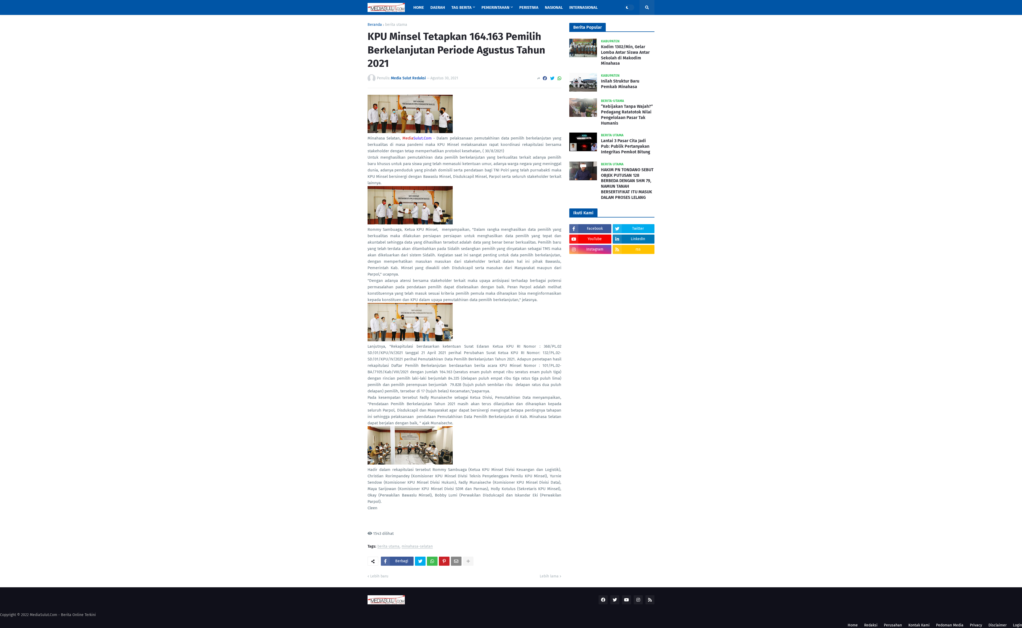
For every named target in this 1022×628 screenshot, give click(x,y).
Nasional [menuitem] (554, 7)
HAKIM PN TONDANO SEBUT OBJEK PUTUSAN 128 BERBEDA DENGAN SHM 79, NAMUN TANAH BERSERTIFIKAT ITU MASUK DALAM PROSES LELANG (627, 183)
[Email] (456, 561)
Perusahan (893, 625)
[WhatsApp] (559, 78)
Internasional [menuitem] (583, 7)
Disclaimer (997, 625)
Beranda (375, 25)
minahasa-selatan (417, 547)
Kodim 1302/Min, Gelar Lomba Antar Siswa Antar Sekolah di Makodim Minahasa (625, 55)
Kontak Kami (919, 625)
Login (1017, 625)
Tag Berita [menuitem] (461, 7)
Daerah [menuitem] (437, 7)
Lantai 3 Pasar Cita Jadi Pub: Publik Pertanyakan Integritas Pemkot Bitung (625, 146)
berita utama (396, 25)
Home (853, 625)
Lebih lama (549, 576)
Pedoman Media (949, 625)
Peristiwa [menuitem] (528, 7)
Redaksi (870, 625)
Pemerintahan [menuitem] (495, 7)
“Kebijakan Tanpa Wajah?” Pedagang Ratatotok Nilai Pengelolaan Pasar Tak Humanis (627, 114)
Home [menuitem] (418, 7)
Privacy (976, 625)
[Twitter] (552, 78)
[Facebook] (545, 78)
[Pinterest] (444, 561)
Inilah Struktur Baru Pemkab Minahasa (620, 84)
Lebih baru (379, 576)
